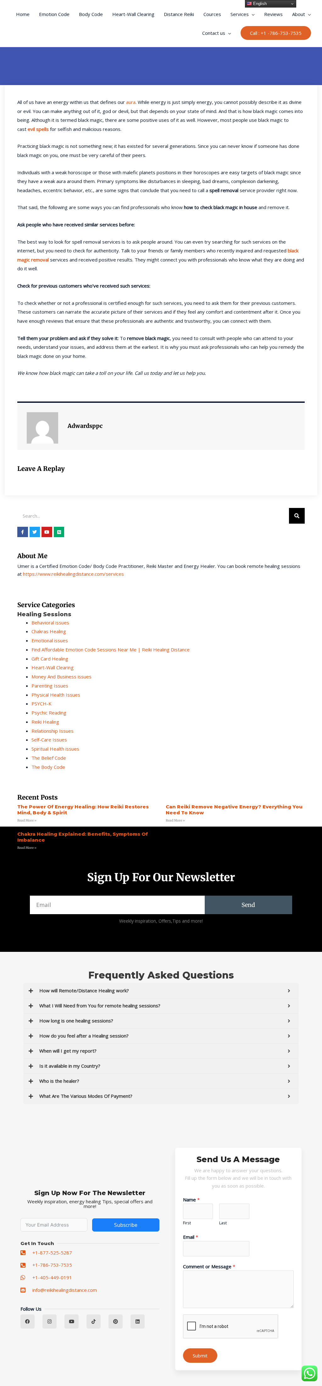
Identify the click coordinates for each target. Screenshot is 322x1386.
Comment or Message (209, 1266)
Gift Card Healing (49, 658)
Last (223, 1223)
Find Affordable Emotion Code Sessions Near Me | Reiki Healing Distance (110, 649)
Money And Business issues (61, 676)
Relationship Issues (52, 731)
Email (190, 1237)
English (259, 3)
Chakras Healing (48, 631)
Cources (212, 14)
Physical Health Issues (55, 695)
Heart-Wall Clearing (133, 14)
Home (23, 14)
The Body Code (48, 767)
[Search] (297, 516)
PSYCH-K (41, 703)
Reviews (273, 14)
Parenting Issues (49, 685)
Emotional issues (49, 640)
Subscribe (125, 1225)
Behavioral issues (50, 622)
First (187, 1223)
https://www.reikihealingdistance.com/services (73, 574)
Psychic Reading (48, 712)
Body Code (91, 14)
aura (131, 102)
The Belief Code (48, 758)
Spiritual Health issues (55, 749)
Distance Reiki (179, 14)
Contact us (213, 33)
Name (191, 1199)
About (298, 14)
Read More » (26, 820)
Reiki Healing (45, 722)
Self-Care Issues (49, 739)
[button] (276, 33)
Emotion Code (54, 14)
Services (239, 14)
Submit (200, 1355)
